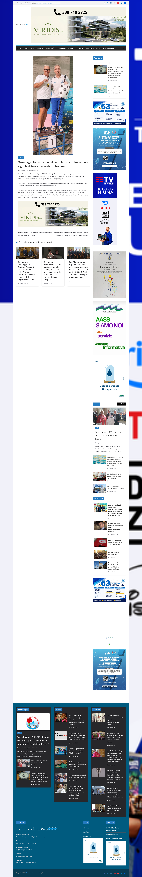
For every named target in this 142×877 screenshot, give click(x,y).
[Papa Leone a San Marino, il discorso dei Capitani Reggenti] (98, 810)
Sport (81, 48)
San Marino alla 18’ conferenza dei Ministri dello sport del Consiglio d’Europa (35, 234)
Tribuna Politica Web (34, 170)
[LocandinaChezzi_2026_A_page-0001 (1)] (109, 253)
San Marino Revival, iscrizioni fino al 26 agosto (115, 487)
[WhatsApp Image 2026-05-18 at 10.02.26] (109, 302)
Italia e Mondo (108, 48)
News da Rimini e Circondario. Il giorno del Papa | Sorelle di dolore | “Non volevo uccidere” (77, 736)
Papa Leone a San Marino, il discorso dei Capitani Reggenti (114, 808)
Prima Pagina (29, 48)
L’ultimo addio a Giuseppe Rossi (113, 553)
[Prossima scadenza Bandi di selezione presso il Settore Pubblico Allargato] (100, 567)
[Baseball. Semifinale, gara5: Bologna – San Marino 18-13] (99, 477)
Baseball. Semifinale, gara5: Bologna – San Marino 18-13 (114, 476)
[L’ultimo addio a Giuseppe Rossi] (100, 555)
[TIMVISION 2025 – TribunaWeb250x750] (105, 174)
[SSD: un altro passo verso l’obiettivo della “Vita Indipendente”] (100, 543)
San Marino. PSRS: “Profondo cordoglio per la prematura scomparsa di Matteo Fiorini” (33, 740)
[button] (55, 48)
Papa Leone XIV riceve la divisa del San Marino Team (108, 435)
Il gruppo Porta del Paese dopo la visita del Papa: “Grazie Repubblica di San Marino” (115, 720)
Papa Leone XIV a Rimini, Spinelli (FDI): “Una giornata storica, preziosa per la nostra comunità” (76, 720)
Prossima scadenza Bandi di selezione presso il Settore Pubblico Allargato (114, 566)
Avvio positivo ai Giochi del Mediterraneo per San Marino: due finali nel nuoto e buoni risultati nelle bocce (115, 72)
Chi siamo (86, 828)
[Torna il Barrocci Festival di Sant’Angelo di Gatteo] (61, 778)
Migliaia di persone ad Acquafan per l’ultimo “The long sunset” (76, 751)
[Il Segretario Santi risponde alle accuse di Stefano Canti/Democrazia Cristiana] (100, 529)
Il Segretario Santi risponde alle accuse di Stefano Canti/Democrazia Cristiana (115, 528)
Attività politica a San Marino (114, 838)
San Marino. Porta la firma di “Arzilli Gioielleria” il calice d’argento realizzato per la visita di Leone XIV (115, 775)
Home (19, 48)
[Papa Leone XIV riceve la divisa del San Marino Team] (109, 416)
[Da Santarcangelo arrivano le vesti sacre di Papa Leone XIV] (61, 766)
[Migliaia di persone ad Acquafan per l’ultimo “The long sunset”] (61, 752)
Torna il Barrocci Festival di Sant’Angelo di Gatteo (77, 776)
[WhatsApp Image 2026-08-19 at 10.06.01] (109, 103)
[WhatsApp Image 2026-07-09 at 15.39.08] (109, 359)
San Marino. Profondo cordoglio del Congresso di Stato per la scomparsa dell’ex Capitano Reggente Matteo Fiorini (39, 777)
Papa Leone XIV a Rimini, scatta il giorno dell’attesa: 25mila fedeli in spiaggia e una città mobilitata (77, 790)
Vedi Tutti (121, 404)
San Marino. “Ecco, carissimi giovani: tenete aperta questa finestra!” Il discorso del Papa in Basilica (115, 737)
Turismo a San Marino (112, 834)
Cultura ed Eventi (93, 48)
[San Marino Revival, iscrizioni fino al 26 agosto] (99, 489)
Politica (40, 48)
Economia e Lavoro (66, 48)
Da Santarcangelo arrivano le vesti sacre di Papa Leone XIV (77, 764)
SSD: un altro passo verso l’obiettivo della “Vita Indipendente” (115, 542)
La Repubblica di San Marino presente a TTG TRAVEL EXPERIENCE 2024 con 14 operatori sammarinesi (71, 234)
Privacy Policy (87, 836)
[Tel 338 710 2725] (78, 9)
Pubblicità (86, 832)
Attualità (50, 48)
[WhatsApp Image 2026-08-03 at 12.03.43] (109, 129)
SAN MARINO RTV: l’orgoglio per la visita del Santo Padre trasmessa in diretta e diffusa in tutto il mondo (115, 792)
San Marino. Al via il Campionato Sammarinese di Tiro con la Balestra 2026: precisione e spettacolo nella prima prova (115, 510)
